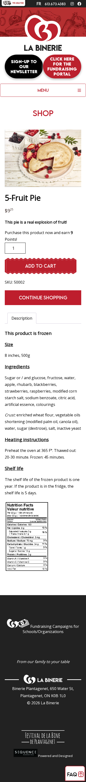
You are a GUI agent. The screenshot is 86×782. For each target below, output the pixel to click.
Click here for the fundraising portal (62, 66)
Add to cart (40, 266)
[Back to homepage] (43, 35)
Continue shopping (43, 297)
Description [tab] (21, 318)
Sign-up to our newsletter (24, 66)
